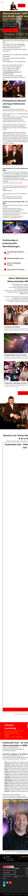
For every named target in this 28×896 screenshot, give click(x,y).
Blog (26, 110)
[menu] (2, 2)
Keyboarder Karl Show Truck (20, 186)
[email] (7, 882)
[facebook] (4, 882)
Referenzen (19, 135)
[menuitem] (19, 871)
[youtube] (10, 882)
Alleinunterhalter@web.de (15, 217)
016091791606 (19, 737)
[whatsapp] (4, 885)
